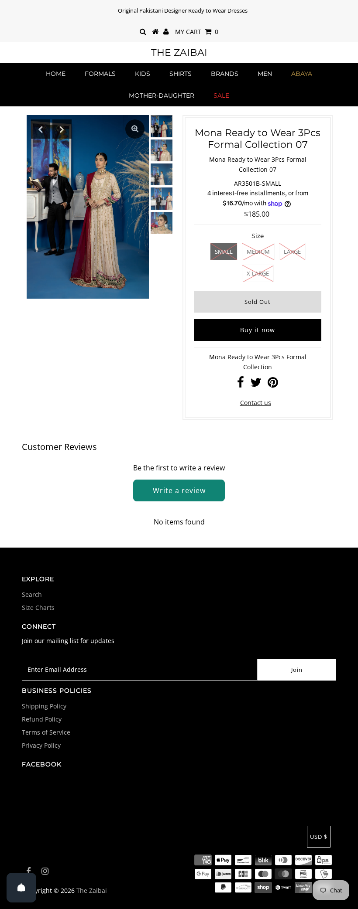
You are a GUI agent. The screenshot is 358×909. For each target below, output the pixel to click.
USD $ (318, 837)
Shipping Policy (44, 706)
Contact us (255, 402)
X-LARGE (258, 273)
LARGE (292, 251)
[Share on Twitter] (256, 384)
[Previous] (40, 129)
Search (32, 594)
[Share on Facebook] (240, 384)
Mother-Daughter (161, 95)
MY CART (196, 31)
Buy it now (257, 330)
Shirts (180, 74)
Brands (224, 74)
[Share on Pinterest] (273, 384)
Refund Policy (42, 719)
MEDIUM (258, 251)
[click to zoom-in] (135, 129)
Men (265, 74)
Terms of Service (46, 732)
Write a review (179, 490)
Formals (100, 74)
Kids (142, 74)
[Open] (21, 887)
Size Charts (38, 607)
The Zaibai (179, 52)
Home (55, 74)
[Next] (62, 129)
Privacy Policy (41, 745)
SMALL (224, 251)
